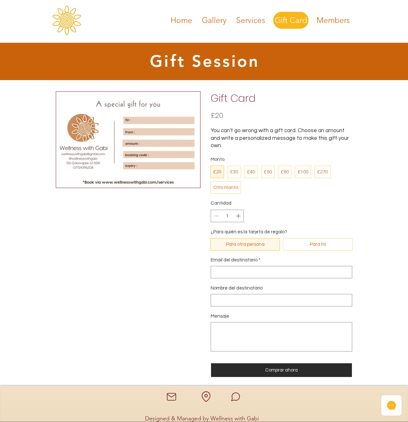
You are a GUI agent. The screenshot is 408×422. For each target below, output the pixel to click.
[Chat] (235, 397)
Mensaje (220, 316)
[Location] (206, 397)
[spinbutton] (227, 216)
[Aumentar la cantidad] (239, 216)
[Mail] (171, 397)
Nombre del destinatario (237, 288)
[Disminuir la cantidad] (216, 216)
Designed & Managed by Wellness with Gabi (202, 418)
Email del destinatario (235, 260)
